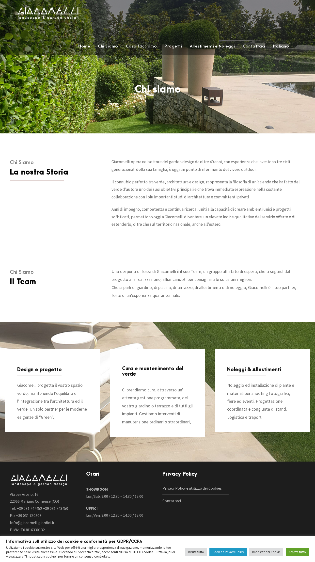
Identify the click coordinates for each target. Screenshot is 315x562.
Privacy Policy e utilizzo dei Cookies (192, 488)
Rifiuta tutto (196, 552)
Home (84, 46)
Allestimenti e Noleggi (212, 46)
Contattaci (254, 46)
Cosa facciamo (141, 46)
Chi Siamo (108, 46)
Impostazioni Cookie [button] (266, 552)
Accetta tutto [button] (297, 552)
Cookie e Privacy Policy (228, 552)
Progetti (173, 46)
